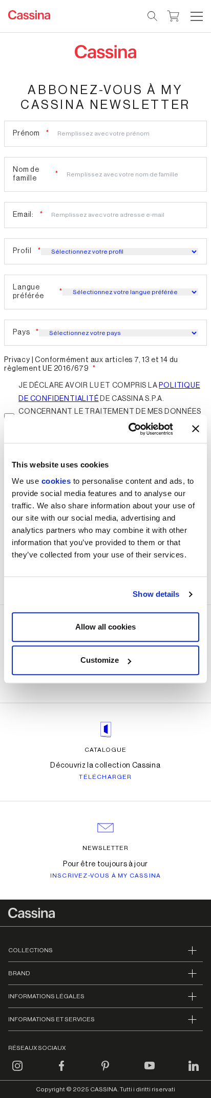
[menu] (197, 16)
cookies (56, 481)
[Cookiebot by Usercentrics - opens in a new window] (130, 429)
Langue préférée (28, 292)
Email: (23, 214)
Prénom (26, 133)
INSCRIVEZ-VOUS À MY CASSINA (105, 875)
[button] (195, 16)
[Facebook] (61, 1072)
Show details (156, 594)
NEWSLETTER (105, 848)
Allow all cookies (105, 626)
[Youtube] (149, 1072)
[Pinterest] (105, 1072)
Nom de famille (26, 174)
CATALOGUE (105, 750)
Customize (99, 660)
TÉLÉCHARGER (105, 777)
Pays (21, 332)
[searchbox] (152, 16)
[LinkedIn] (193, 1072)
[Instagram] (17, 1072)
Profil (22, 251)
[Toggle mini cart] (173, 15)
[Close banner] (195, 429)
